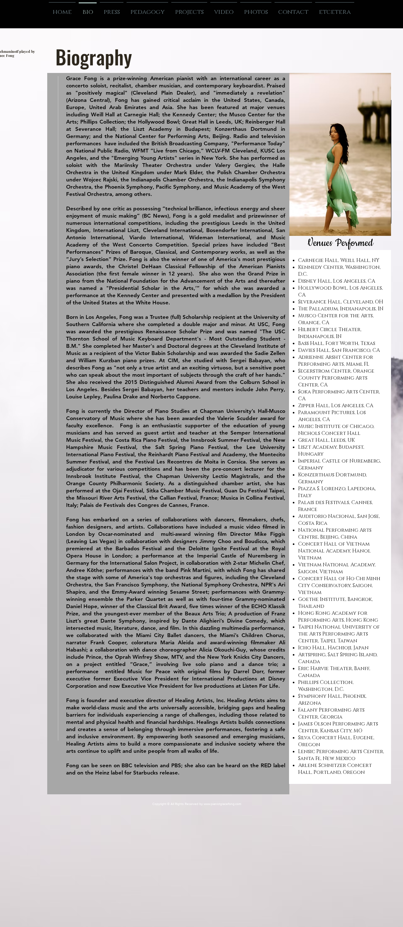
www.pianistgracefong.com (222, 804)
